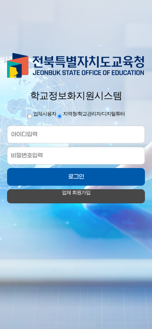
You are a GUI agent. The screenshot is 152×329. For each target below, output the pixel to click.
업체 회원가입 (76, 192)
